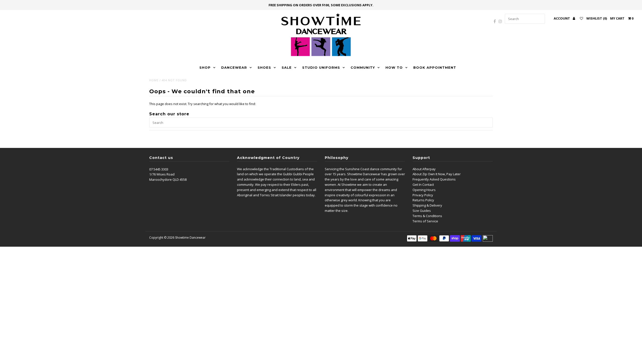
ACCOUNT (562, 18)
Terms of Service (425, 221)
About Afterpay (424, 169)
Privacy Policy (423, 195)
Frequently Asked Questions (434, 179)
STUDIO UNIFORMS (321, 67)
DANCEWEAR (234, 67)
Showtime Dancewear (190, 237)
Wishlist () (596, 18)
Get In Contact (423, 184)
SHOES (264, 67)
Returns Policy (423, 200)
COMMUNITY (363, 67)
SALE (287, 67)
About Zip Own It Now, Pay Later (437, 174)
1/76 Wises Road (162, 174)
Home (153, 80)
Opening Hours (424, 190)
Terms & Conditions (427, 216)
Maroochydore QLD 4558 (168, 179)
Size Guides (422, 210)
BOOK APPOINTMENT (434, 67)
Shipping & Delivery (427, 205)
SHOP (205, 67)
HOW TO (394, 67)
